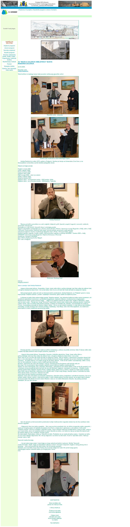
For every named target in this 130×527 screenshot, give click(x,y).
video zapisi (9, 70)
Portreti (9, 64)
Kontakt (53, 10)
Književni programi (9, 45)
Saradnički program (39, 10)
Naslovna (22, 10)
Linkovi (48, 10)
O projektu (29, 10)
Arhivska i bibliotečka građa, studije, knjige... (9, 55)
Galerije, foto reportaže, (9, 68)
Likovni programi (9, 48)
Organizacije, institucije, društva (9, 59)
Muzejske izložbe (9, 66)
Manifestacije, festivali (9, 61)
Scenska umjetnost (9, 50)
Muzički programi (9, 52)
